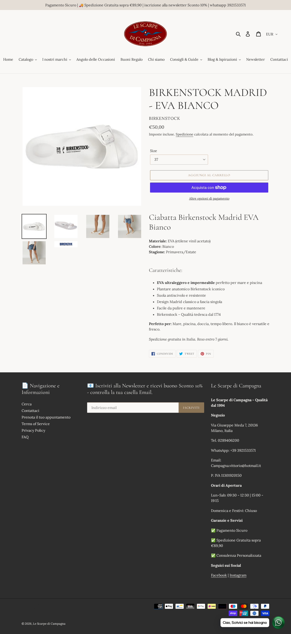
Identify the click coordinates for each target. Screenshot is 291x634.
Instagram (238, 575)
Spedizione (184, 134)
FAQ (25, 437)
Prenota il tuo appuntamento (46, 417)
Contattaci (30, 410)
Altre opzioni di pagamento (209, 198)
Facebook (219, 575)
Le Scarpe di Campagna (49, 624)
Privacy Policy (33, 430)
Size (153, 150)
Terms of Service (36, 423)
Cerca (27, 404)
